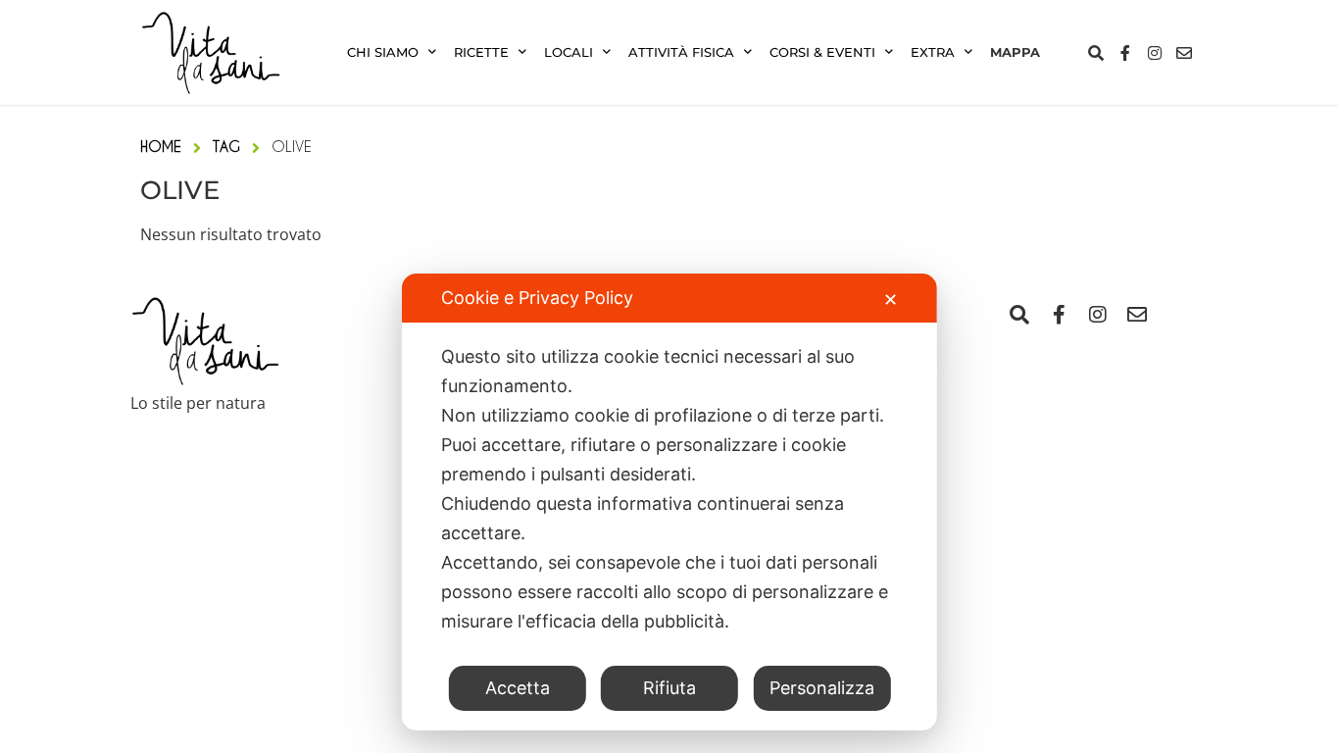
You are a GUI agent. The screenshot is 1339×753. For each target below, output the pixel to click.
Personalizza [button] (821, 688)
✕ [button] (890, 299)
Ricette (481, 52)
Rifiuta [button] (669, 688)
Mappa (1015, 52)
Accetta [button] (517, 688)
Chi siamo (383, 52)
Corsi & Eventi (822, 52)
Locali (568, 52)
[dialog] (669, 502)
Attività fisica (681, 52)
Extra (933, 52)
